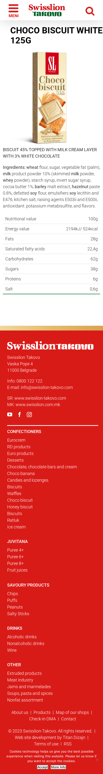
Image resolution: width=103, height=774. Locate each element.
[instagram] (29, 414)
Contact (68, 718)
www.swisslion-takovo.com (40, 398)
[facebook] (19, 414)
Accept (42, 767)
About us (19, 712)
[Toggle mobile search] (90, 10)
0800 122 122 (29, 380)
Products (42, 712)
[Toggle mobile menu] (14, 10)
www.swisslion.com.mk (38, 404)
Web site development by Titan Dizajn (50, 737)
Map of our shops (72, 712)
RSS (68, 743)
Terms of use (46, 743)
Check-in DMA (42, 718)
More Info (58, 767)
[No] (97, 759)
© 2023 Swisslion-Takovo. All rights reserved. (50, 730)
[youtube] (9, 414)
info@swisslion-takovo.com (47, 387)
